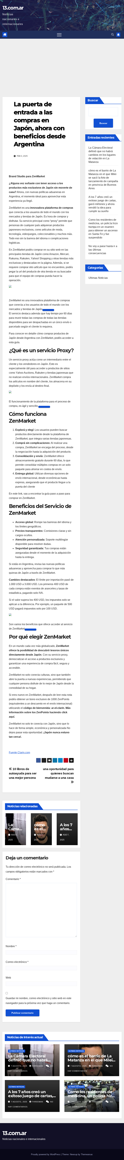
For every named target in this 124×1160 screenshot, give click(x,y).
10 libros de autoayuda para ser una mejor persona (22, 773)
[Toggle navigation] (59, 34)
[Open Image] (48, 310)
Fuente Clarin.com (19, 752)
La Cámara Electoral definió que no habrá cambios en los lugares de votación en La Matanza (102, 154)
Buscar (93, 100)
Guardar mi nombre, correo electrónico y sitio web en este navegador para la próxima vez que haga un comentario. (38, 1000)
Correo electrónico (17, 962)
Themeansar (86, 1154)
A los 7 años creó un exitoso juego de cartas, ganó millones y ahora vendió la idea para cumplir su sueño (102, 204)
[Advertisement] (62, 63)
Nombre (11, 946)
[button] (112, 34)
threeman (38, 1066)
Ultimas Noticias (98, 277)
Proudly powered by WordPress (46, 1154)
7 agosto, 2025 (19, 1066)
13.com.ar (13, 8)
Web (8, 977)
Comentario (13, 879)
